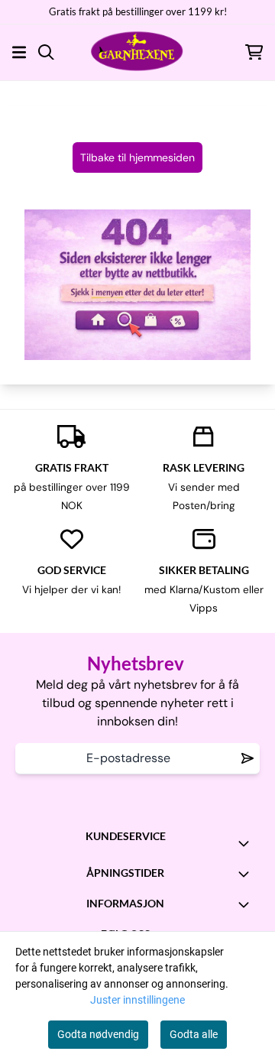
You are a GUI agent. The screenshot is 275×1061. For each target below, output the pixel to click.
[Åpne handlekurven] (254, 52)
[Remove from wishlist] (247, 758)
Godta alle (194, 1034)
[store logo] (137, 52)
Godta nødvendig (98, 1034)
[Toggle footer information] (247, 843)
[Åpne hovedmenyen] (19, 52)
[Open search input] (46, 52)
